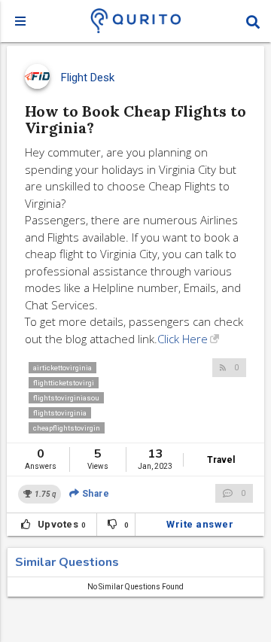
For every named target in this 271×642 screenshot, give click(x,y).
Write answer (199, 524)
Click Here (182, 338)
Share (94, 493)
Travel (221, 460)
